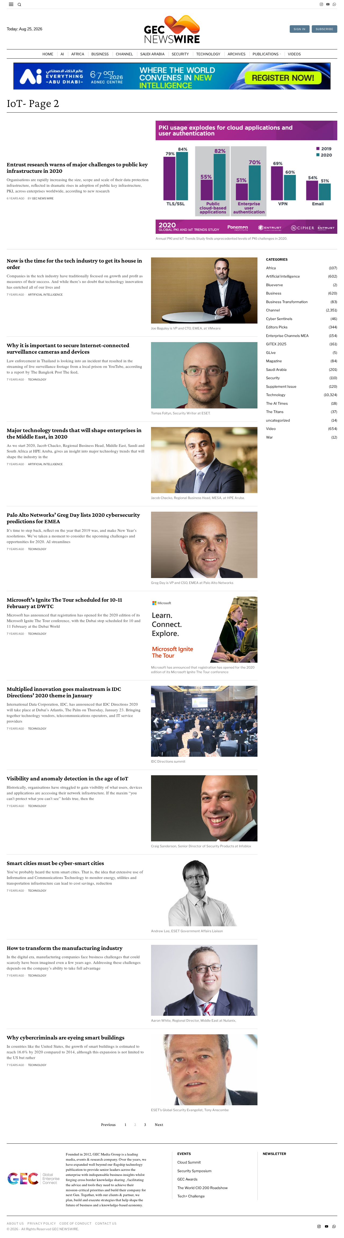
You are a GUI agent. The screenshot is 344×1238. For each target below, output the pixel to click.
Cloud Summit (189, 1162)
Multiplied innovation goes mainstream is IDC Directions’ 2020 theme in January (64, 692)
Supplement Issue (281, 386)
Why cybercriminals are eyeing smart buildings (65, 1037)
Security (273, 378)
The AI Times (277, 403)
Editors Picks (277, 327)
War (269, 437)
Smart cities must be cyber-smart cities (55, 863)
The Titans (275, 412)
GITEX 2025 (276, 344)
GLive (271, 352)
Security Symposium (194, 1171)
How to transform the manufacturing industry (65, 948)
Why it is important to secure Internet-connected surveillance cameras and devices (68, 348)
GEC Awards (187, 1179)
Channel (273, 310)
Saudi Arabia (276, 369)
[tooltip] (321, 4)
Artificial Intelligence (45, 294)
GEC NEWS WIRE (42, 198)
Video (271, 428)
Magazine (274, 361)
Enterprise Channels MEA (287, 335)
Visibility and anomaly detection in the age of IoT (67, 778)
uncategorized (278, 420)
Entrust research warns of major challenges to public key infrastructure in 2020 (77, 167)
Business (273, 293)
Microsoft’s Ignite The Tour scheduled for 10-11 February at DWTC (64, 603)
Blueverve (274, 285)
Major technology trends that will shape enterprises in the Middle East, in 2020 (74, 433)
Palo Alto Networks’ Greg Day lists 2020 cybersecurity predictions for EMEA (73, 518)
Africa (271, 268)
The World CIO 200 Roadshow (202, 1188)
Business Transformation (287, 302)
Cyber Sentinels (279, 319)
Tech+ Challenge (191, 1196)
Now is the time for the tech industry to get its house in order (74, 263)
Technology (37, 379)
